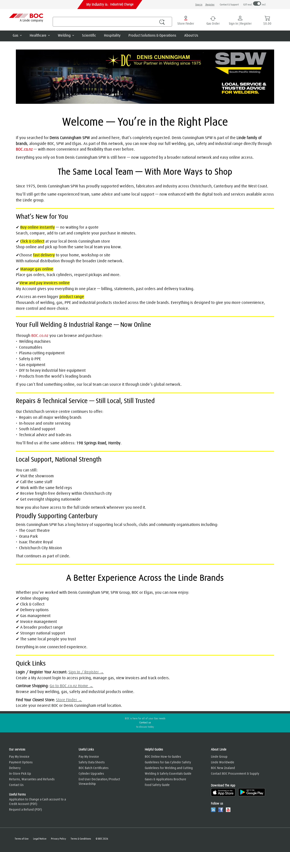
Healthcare (38, 35)
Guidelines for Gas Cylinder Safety (168, 762)
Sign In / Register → (86, 672)
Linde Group (219, 756)
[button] (162, 21)
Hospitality (112, 35)
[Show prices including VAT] (257, 4)
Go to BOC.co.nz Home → (71, 686)
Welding (64, 35)
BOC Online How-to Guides (163, 756)
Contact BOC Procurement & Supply (235, 773)
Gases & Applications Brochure (165, 779)
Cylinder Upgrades (91, 773)
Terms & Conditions (81, 839)
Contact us (145, 722)
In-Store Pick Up (20, 773)
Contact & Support (229, 4)
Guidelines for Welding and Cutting (169, 768)
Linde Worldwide (222, 762)
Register (210, 4)
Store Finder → (69, 700)
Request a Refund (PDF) (25, 809)
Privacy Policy (58, 839)
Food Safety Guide (157, 785)
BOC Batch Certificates (94, 768)
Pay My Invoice (19, 756)
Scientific (89, 35)
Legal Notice (39, 839)
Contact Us (16, 785)
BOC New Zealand (223, 768)
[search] (112, 22)
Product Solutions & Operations (152, 35)
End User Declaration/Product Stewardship (99, 782)
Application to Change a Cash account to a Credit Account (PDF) (37, 802)
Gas (15, 35)
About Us (191, 35)
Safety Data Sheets (92, 762)
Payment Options (21, 762)
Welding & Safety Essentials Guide (168, 773)
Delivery (15, 768)
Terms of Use (22, 839)
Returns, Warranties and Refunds (32, 779)
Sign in (198, 4)
